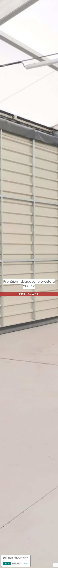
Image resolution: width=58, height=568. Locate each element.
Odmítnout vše (15, 563)
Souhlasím (6, 563)
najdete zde (6, 560)
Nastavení (26, 563)
